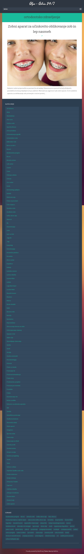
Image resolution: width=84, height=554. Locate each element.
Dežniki (9, 193)
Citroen (9, 179)
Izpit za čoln (10, 234)
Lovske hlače (11, 289)
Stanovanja (10, 437)
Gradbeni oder (11, 212)
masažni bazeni (17, 523)
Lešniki (9, 282)
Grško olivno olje (12, 216)
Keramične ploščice (13, 252)
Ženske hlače (11, 496)
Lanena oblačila (11, 275)
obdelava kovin (10, 526)
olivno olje (44, 526)
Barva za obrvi (11, 145)
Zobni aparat (11, 504)
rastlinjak (56, 529)
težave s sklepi (11, 467)
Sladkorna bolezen (12, 419)
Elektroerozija (11, 197)
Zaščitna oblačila (12, 489)
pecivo (72, 526)
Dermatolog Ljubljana (13, 190)
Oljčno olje (10, 337)
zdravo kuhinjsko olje (12, 539)
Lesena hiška (11, 278)
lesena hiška (68, 520)
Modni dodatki (11, 304)
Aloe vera (10, 119)
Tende (9, 459)
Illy (7, 223)
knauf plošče (59, 520)
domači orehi (31, 517)
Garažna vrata (11, 208)
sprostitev (30, 532)
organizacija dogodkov (61, 526)
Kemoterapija (11, 249)
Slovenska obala (12, 422)
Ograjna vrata (11, 334)
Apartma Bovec (11, 127)
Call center (10, 164)
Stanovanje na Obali (13, 441)
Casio (8, 171)
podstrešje (34, 529)
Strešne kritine (11, 448)
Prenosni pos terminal (13, 386)
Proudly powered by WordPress (34, 551)
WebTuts (55, 551)
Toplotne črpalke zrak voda (15, 470)
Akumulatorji (10, 116)
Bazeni (9, 149)
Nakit (8, 308)
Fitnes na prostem (12, 201)
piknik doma (19, 529)
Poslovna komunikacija (14, 374)
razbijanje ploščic (66, 529)
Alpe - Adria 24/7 (42, 4)
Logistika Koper (11, 286)
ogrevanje (36, 526)
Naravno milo (11, 312)
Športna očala (11, 434)
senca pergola (10, 532)
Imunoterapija (11, 227)
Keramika (9, 256)
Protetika (9, 389)
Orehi (8, 349)
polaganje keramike (46, 529)
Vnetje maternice (12, 474)
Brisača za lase (11, 160)
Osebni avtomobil (12, 356)
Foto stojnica (11, 204)
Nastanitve (10, 319)
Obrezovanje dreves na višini (15, 326)
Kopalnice (10, 264)
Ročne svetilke (11, 400)
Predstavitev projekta (13, 382)
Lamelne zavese (12, 271)
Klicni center (10, 260)
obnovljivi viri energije (24, 526)
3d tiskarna (10, 108)
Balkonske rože (11, 142)
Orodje (9, 352)
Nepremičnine (11, 323)
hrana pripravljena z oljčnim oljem (16, 520)
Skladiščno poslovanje (13, 415)
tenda (67, 532)
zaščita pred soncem (66, 536)
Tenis (8, 463)
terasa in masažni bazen (13, 536)
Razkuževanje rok (12, 397)
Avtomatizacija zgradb (13, 134)
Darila (8, 186)
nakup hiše (43, 523)
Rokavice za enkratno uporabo (16, 404)
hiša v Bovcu (52, 517)
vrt (57, 536)
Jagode (9, 238)
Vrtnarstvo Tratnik (12, 482)
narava (68, 523)
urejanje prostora (28, 536)
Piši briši (9, 363)
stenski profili (49, 532)
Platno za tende (11, 367)
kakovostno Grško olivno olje (37, 520)
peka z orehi (10, 529)
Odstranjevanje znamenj (14, 330)
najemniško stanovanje (31, 523)
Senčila (9, 411)
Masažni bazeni (11, 293)
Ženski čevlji (10, 500)
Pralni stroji (10, 378)
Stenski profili (11, 445)
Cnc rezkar (10, 182)
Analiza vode (11, 123)
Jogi (8, 241)
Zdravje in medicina (13, 493)
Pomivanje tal (11, 371)
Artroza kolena (11, 131)
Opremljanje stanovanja (14, 341)
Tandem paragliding (13, 456)
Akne (8, 112)
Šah (8, 408)
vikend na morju (50, 536)
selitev (75, 529)
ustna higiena (39, 536)
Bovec (9, 156)
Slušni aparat (11, 426)
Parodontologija (11, 360)
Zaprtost (9, 485)
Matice (9, 301)
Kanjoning (10, 245)
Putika (9, 393)
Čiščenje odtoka (11, 175)
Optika (9, 345)
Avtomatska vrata (12, 138)
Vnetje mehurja (11, 478)
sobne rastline (21, 532)
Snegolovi (10, 430)
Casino (9, 168)
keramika (50, 520)
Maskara (9, 297)
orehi (50, 526)
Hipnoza (9, 219)
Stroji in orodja (11, 452)
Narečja (9, 315)
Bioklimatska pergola (13, 153)
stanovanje (39, 532)
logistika (8, 523)
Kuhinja (9, 267)
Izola (8, 230)
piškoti (27, 529)
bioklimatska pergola (12, 517)
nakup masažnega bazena (56, 523)
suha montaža (59, 532)
